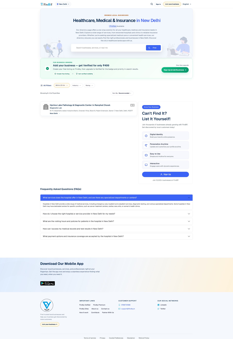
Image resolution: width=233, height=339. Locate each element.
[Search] (151, 4)
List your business (172, 4)
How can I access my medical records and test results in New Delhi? (73, 228)
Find (154, 48)
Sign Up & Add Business (174, 70)
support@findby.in (128, 309)
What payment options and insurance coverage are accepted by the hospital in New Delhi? (83, 236)
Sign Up (167, 174)
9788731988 (125, 305)
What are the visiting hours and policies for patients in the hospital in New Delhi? (78, 221)
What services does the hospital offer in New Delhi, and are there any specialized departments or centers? (90, 197)
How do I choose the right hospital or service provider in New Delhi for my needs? (79, 213)
